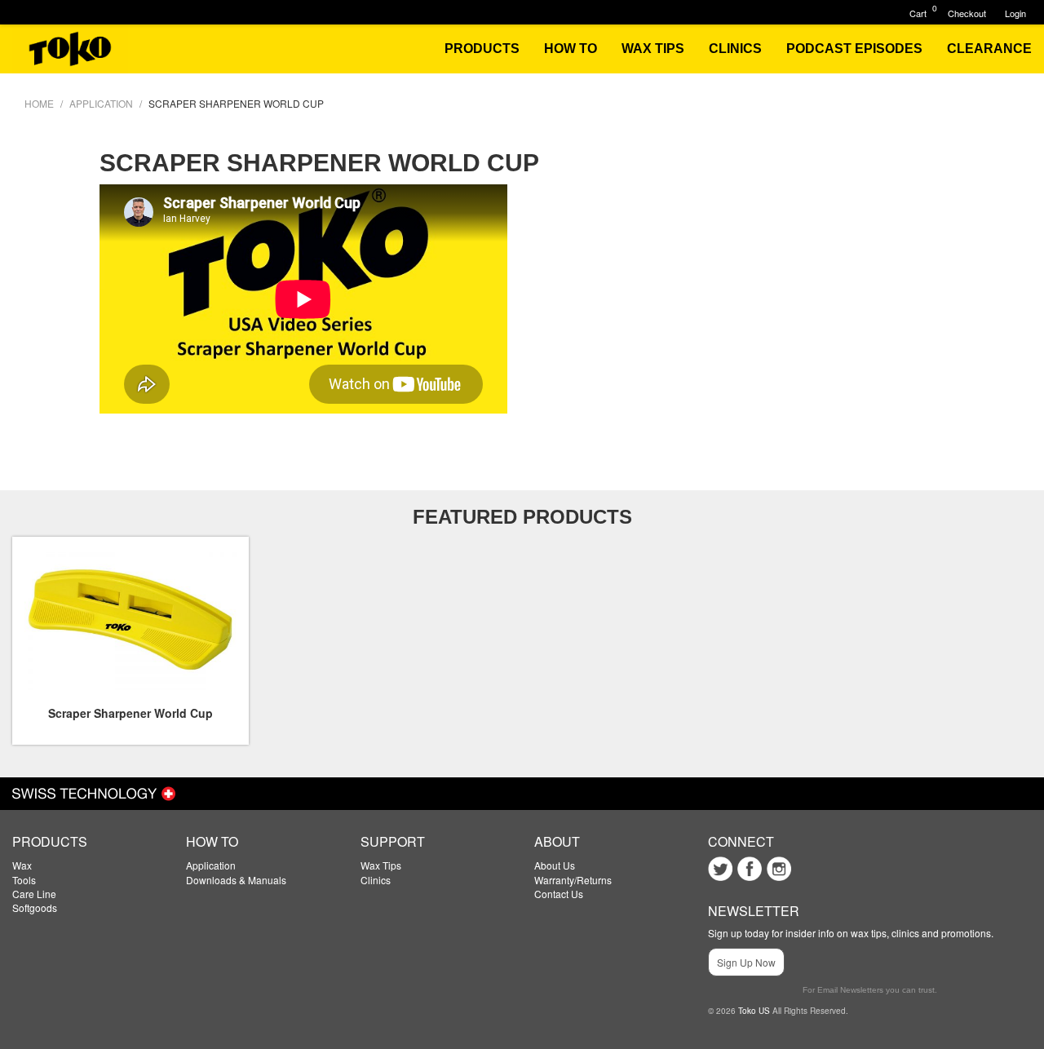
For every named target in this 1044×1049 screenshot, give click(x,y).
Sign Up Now (746, 962)
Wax (22, 865)
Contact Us (558, 894)
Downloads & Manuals (236, 880)
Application (211, 865)
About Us (554, 865)
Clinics (376, 880)
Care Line (34, 894)
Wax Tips (381, 865)
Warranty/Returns (573, 880)
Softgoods (34, 907)
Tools (24, 880)
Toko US (754, 1010)
